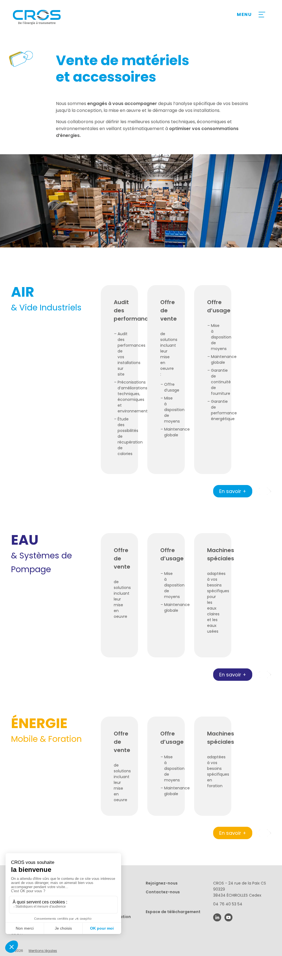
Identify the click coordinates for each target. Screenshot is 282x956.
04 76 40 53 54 (227, 904)
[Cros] (57, 17)
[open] (261, 14)
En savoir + (232, 491)
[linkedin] (217, 917)
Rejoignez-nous (162, 883)
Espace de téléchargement (173, 911)
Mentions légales (43, 950)
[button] (269, 491)
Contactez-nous (163, 892)
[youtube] (228, 917)
